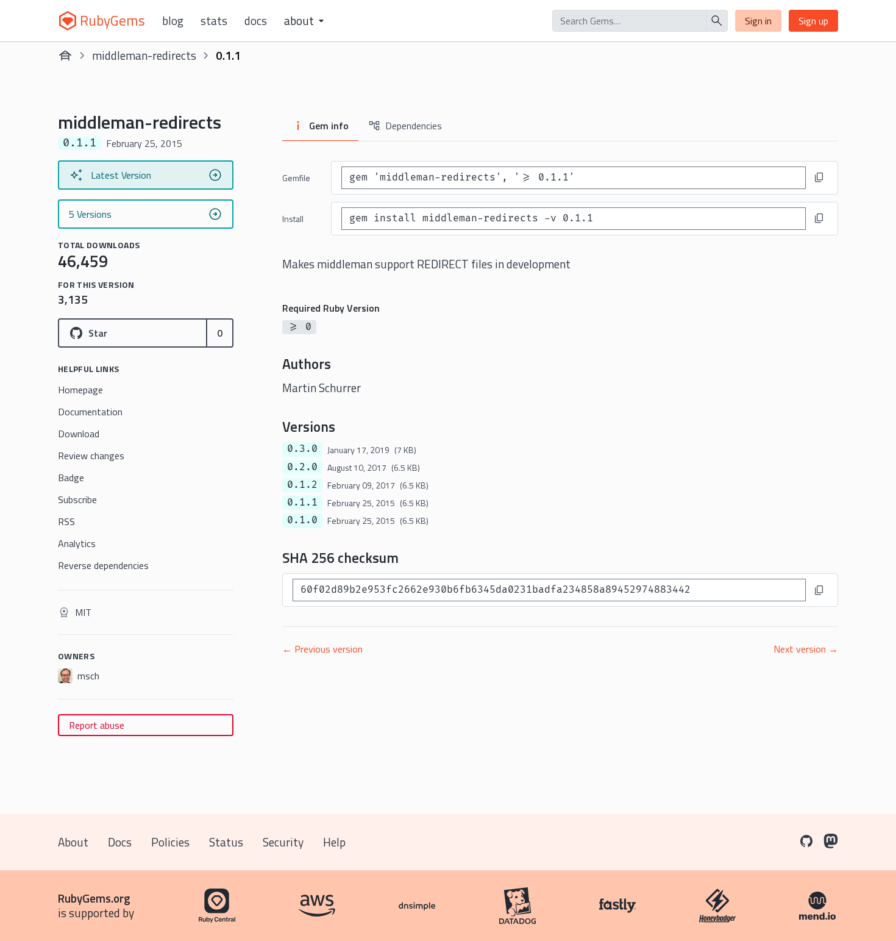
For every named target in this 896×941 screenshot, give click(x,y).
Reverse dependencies (103, 565)
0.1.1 (302, 502)
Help (334, 842)
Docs (255, 20)
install (293, 218)
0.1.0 (302, 520)
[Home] (65, 55)
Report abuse (96, 725)
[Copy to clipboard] (819, 177)
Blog (172, 20)
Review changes (91, 455)
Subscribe (77, 499)
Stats (214, 20)
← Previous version (322, 649)
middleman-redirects (144, 55)
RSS (66, 521)
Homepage (80, 389)
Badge (71, 477)
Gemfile (296, 177)
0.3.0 (302, 449)
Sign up (813, 20)
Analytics (77, 543)
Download (78, 433)
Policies (170, 842)
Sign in (758, 20)
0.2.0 (302, 467)
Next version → (805, 649)
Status (226, 842)
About (73, 842)
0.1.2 (302, 485)
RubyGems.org (94, 898)
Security (283, 842)
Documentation (90, 411)
